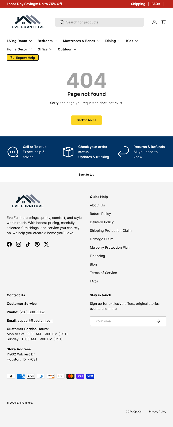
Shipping (138, 4)
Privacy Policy (157, 411)
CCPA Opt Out (134, 411)
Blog (93, 264)
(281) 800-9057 (32, 312)
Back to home (86, 120)
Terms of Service (103, 273)
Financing (97, 256)
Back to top (86, 174)
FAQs (155, 4)
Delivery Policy (102, 222)
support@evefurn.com (35, 320)
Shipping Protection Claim (111, 230)
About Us (97, 205)
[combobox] (99, 22)
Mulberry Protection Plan (110, 247)
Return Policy (100, 213)
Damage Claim (101, 239)
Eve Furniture (24, 402)
